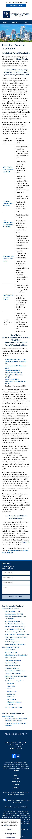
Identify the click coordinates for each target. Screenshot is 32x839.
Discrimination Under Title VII (15, 359)
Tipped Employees (10, 657)
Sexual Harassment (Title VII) (14, 614)
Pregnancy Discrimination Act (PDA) (8, 203)
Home (5, 22)
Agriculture (10, 683)
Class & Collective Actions (13, 673)
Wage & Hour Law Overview (10, 647)
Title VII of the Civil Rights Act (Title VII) (8, 169)
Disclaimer (16, 778)
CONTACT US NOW (16, 597)
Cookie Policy (25, 800)
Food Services (11, 694)
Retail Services (11, 704)
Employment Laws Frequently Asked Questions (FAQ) (16, 638)
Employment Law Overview (10, 609)
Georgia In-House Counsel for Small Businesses (16, 724)
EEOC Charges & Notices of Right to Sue (17, 634)
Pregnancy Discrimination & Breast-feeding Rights (16, 617)
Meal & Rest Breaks (11, 652)
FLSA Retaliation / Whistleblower (15, 671)
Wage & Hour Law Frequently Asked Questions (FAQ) (16, 677)
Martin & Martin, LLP (21, 829)
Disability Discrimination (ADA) (14, 624)
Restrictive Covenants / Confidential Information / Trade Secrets (16, 719)
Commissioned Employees (13, 660)
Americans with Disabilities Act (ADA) (8, 258)
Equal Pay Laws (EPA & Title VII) (15, 629)
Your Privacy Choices (13, 800)
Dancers (9, 689)
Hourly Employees (10, 650)
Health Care (10, 697)
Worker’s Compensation (12, 642)
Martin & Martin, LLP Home (16, 14)
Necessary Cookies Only (10, 833)
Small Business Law (8, 716)
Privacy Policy (16, 781)
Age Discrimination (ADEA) (13, 621)
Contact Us (16, 22)
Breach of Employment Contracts (15, 644)
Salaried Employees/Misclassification (16, 655)
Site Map (16, 784)
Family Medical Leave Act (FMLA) (8, 297)
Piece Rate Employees (11, 663)
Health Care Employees (12, 668)
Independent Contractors (12, 665)
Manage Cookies (17, 802)
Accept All (10, 829)
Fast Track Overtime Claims (13, 707)
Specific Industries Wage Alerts (14, 681)
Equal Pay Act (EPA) (12, 379)
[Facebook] (14, 756)
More (26, 22)
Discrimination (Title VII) (12, 611)
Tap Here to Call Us (16, 5)
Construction (11, 686)
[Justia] (18, 756)
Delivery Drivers (11, 691)
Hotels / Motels (11, 699)
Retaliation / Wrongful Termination (15, 632)
